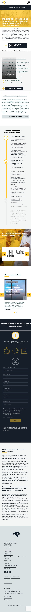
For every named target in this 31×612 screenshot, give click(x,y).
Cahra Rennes (7, 553)
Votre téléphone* (7, 388)
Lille (8, 499)
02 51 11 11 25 (9, 547)
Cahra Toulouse (8, 551)
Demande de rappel (15, 117)
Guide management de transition (12, 578)
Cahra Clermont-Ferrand (10, 567)
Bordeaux (10, 497)
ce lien (7, 430)
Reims (24, 499)
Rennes (28, 499)
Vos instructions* (7, 401)
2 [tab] (16, 312)
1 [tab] (14, 312)
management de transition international (13, 511)
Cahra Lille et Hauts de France (11, 565)
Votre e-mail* (6, 381)
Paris (20, 499)
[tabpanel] (15, 294)
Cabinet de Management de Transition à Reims (15, 556)
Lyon (11, 499)
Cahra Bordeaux (8, 568)
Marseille (16, 499)
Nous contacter (8, 583)
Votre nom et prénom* (9, 367)
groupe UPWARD (22, 514)
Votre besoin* (6, 395)
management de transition (11, 31)
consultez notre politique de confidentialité (11, 414)
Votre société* (6, 374)
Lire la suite (8, 309)
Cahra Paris (6, 558)
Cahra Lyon (6, 563)
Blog (5, 579)
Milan (18, 505)
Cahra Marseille (7, 562)
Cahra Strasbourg (8, 555)
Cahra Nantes (7, 560)
